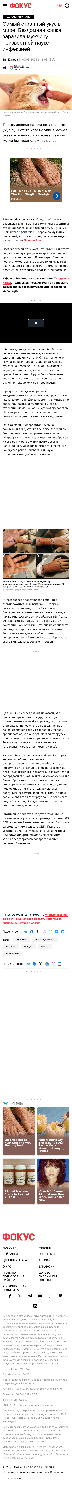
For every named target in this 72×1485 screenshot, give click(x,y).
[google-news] (60, 1296)
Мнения (45, 1247)
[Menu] (5, 6)
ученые (22, 939)
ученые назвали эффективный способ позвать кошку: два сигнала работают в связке (35, 919)
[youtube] (40, 1296)
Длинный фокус (15, 1260)
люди (29, 946)
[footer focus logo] (19, 1237)
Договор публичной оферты (48, 1276)
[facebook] (10, 1296)
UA (59, 6)
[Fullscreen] (65, 533)
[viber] (50, 1296)
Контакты (56, 1472)
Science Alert (33, 240)
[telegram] (30, 1296)
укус (45, 946)
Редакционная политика (14, 1288)
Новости (10, 1247)
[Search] (67, 6)
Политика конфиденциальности (25, 1472)
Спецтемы (47, 1254)
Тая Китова (10, 59)
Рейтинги (10, 1254)
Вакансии (47, 1266)
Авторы (44, 1260)
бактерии (13, 953)
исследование (46, 939)
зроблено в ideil (14, 1478)
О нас (7, 1266)
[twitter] (20, 1296)
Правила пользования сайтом (13, 1276)
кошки (12, 946)
